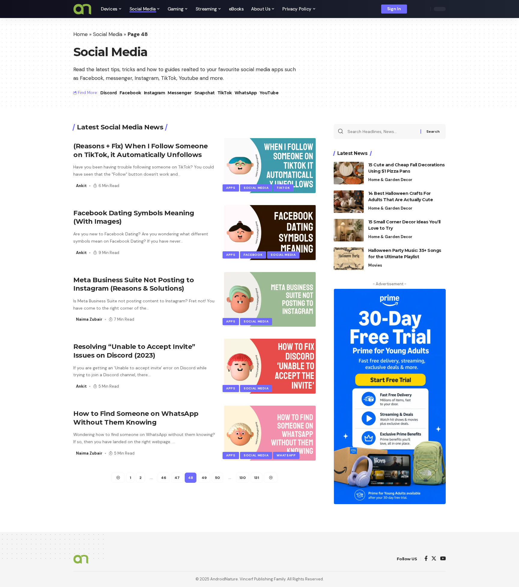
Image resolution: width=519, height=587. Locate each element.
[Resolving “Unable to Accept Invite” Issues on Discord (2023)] (270, 366)
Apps (230, 188)
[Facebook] (426, 559)
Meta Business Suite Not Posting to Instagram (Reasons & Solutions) (133, 284)
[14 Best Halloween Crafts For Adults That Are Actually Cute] (349, 201)
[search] (424, 9)
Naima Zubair (89, 319)
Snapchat (204, 92)
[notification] (415, 9)
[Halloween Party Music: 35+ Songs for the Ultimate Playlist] (349, 258)
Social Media (107, 34)
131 (256, 477)
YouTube (269, 92)
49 (204, 477)
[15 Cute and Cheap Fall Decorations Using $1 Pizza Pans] (349, 173)
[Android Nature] (82, 9)
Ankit (81, 185)
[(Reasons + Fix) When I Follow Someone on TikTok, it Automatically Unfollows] (270, 165)
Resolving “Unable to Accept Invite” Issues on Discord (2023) (134, 351)
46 (163, 477)
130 (242, 477)
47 (177, 477)
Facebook (130, 92)
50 (217, 477)
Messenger (180, 92)
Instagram (154, 92)
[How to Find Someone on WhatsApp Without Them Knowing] (270, 433)
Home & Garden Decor (390, 179)
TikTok (224, 92)
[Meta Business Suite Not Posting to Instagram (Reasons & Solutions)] (270, 299)
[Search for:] (381, 131)
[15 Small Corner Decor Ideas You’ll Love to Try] (349, 230)
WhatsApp (246, 92)
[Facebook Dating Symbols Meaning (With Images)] (270, 232)
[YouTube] (443, 559)
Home (80, 34)
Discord (108, 92)
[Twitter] (433, 559)
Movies (375, 265)
